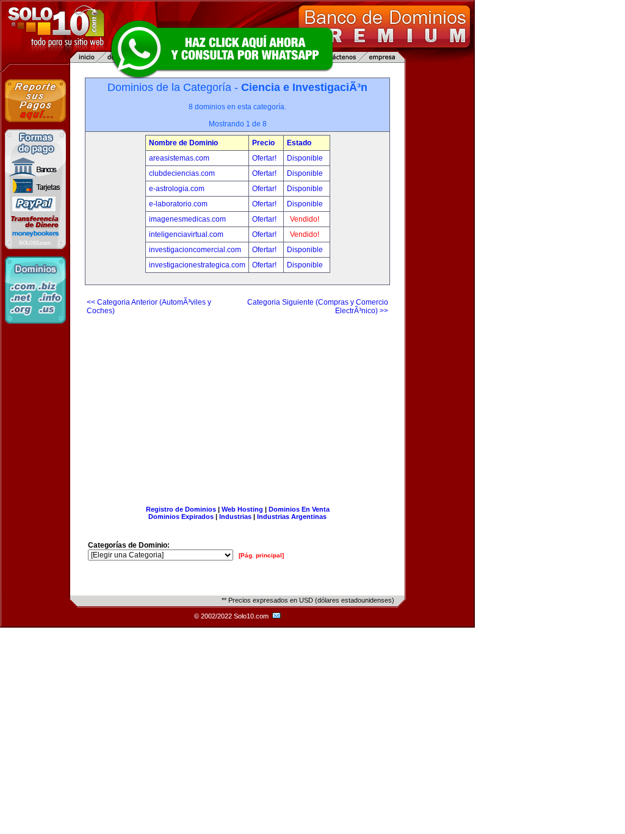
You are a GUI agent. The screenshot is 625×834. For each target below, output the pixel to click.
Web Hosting (242, 509)
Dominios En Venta (299, 509)
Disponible (305, 158)
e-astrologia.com (176, 188)
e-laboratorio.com (178, 204)
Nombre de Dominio (183, 143)
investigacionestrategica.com (197, 265)
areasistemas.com (179, 158)
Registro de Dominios (181, 509)
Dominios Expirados (181, 516)
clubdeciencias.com (182, 173)
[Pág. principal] (261, 555)
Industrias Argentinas (292, 516)
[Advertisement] (237, 405)
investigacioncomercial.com (195, 249)
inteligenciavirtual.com (186, 234)
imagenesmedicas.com (187, 219)
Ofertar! (265, 158)
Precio (263, 143)
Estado (299, 143)
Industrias (235, 516)
